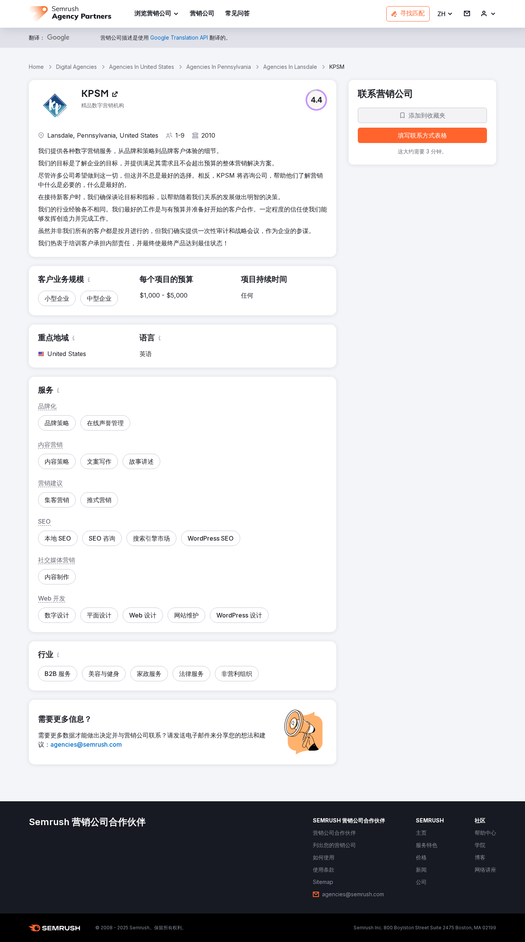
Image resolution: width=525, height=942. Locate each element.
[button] (445, 14)
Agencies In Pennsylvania (218, 66)
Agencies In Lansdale (290, 66)
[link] (202, 14)
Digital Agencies (76, 66)
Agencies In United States (141, 66)
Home (36, 66)
